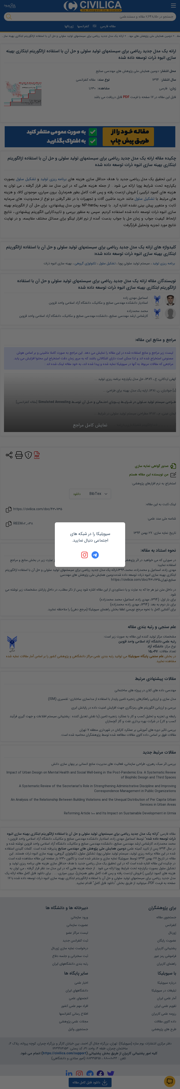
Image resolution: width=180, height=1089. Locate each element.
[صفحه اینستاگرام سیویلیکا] (85, 555)
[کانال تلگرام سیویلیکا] (95, 555)
